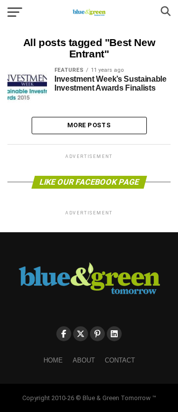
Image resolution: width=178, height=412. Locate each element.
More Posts (89, 125)
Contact (120, 360)
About (84, 360)
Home (53, 360)
